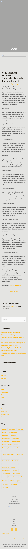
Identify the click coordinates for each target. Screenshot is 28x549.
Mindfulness (20, 454)
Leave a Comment (6, 84)
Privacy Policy (5, 533)
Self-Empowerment (6, 470)
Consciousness (20, 429)
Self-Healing (15, 470)
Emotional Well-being (13, 432)
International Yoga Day (7, 444)
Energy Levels (13, 435)
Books (2, 389)
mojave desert (5, 457)
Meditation (16, 448)
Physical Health (15, 461)
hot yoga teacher (15, 438)
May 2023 (3, 378)
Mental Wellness (14, 451)
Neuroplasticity (14, 457)
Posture (21, 464)
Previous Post (14, 291)
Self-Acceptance (5, 467)
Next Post (14, 296)
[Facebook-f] (16, 529)
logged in (13, 306)
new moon (22, 457)
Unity (21, 477)
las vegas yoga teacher (6, 448)
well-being (12, 480)
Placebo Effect (5, 464)
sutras (4, 477)
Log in (2, 409)
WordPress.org (4, 417)
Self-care (13, 467)
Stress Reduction (16, 473)
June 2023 (3, 375)
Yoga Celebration (14, 484)
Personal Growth (5, 461)
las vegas (16, 444)
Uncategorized (4, 392)
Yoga (12, 84)
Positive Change (14, 464)
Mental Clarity (5, 451)
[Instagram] (12, 529)
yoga (18, 481)
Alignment (4, 429)
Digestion (4, 432)
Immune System (5, 441)
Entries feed (4, 411)
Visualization (5, 480)
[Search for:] (13, 320)
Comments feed (5, 414)
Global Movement (6, 438)
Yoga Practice (5, 487)
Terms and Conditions (20, 539)
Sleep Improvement (6, 473)
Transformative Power (13, 477)
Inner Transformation (16, 441)
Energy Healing (5, 435)
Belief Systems (12, 429)
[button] (26, 30)
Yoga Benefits (5, 484)
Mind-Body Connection (8, 454)
